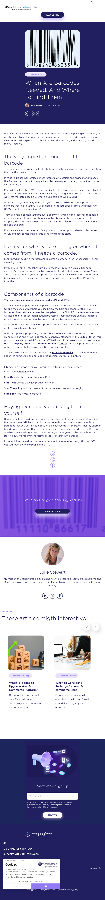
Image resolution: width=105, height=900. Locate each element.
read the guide (52, 511)
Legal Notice (61, 890)
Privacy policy (72, 890)
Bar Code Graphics (62, 352)
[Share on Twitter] (33, 113)
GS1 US (63, 343)
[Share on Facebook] (38, 113)
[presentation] (87, 627)
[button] (97, 8)
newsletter (52, 15)
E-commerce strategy (36, 74)
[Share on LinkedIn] (27, 113)
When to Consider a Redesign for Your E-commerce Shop (23, 686)
